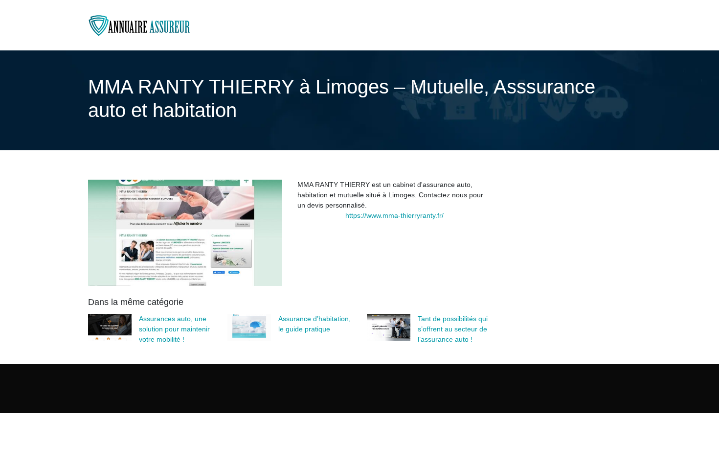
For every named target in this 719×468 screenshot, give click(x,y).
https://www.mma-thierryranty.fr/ (394, 215)
